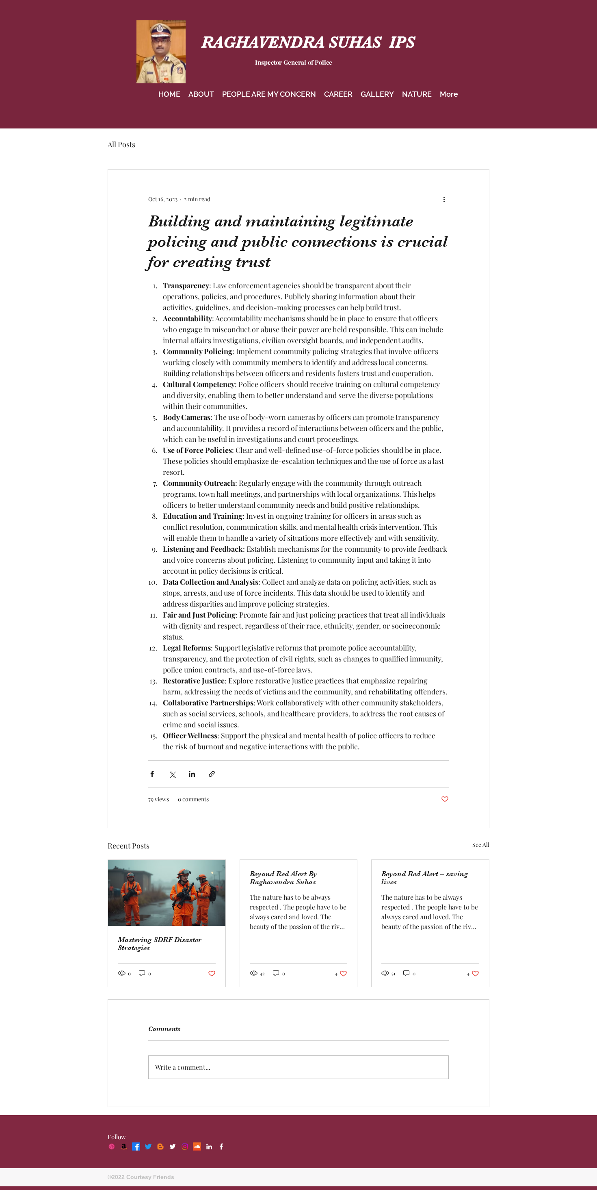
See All (480, 844)
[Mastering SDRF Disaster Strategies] (166, 893)
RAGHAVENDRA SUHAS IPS (308, 42)
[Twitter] (148, 1146)
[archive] (197, 1146)
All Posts (121, 144)
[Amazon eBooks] (124, 1146)
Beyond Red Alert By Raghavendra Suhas (283, 878)
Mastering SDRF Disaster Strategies (159, 943)
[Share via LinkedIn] (192, 774)
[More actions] (444, 199)
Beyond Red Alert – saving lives (424, 878)
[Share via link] (212, 774)
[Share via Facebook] (152, 774)
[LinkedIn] (209, 1146)
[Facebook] (136, 1146)
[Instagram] (185, 1146)
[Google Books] (160, 1146)
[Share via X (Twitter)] (172, 774)
